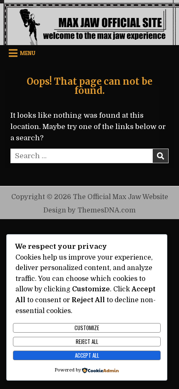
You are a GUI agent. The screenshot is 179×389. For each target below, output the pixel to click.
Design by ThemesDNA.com (89, 210)
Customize (87, 327)
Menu (27, 53)
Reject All (87, 341)
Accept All (87, 355)
